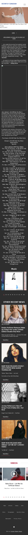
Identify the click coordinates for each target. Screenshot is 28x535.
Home (13, 33)
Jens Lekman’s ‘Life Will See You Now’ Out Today (14, 38)
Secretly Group (20, 512)
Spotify (14, 144)
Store (3, 512)
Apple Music (14, 142)
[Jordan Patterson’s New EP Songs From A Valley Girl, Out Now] (14, 392)
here (24, 138)
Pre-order (9, 287)
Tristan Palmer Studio (16, 531)
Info (22, 505)
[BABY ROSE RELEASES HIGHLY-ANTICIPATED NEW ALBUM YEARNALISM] (14, 352)
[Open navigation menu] (24, 4)
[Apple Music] (14, 527)
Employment (8, 518)
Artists (10, 505)
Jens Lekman (5, 112)
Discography (11, 512)
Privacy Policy (17, 518)
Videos (16, 505)
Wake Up (8, 281)
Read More (5, 340)
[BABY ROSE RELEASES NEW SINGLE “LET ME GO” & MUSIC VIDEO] (14, 429)
